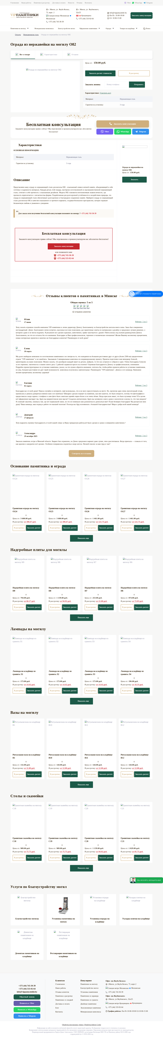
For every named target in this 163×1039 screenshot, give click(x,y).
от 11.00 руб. (29, 768)
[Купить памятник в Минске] (24, 15)
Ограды (108, 28)
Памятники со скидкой (64, 1000)
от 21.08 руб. (101, 601)
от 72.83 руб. (137, 601)
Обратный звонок (27, 997)
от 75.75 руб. (29, 852)
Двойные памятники (88, 1004)
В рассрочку (134, 73)
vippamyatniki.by (76, 1034)
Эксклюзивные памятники (90, 1008)
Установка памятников (89, 992)
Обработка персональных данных (72, 1025)
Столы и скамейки (26, 796)
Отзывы (79, 3)
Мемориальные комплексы (44, 28)
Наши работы (26, 3)
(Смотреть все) (105, 93)
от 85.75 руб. (137, 852)
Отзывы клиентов (62, 992)
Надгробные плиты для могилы (38, 550)
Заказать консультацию (141, 15)
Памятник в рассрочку (42, 3)
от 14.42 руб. (29, 685)
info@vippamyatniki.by (118, 13)
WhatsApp (138, 3)
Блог (57, 1008)
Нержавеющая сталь (31, 35)
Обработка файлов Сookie (92, 1025)
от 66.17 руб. (29, 601)
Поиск (147, 28)
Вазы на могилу (24, 712)
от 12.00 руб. (65, 768)
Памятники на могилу (18, 28)
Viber (129, 3)
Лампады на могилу (28, 629)
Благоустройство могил (66, 28)
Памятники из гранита (89, 1000)
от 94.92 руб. (65, 601)
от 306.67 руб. (30, 522)
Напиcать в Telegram (27, 1016)
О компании (14, 3)
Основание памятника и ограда (38, 466)
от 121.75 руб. (102, 522)
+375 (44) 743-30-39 (56, 22)
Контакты (88, 3)
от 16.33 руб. (137, 685)
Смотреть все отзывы (81, 453)
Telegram (149, 3)
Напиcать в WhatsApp (27, 1010)
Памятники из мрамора (89, 996)
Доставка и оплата (58, 3)
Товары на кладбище (127, 28)
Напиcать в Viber (27, 1003)
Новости (71, 3)
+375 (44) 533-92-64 (86, 19)
